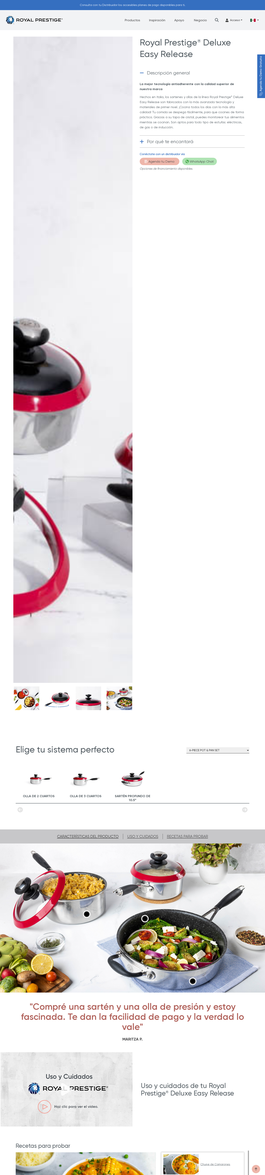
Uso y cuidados (142, 836)
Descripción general (168, 73)
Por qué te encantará (170, 141)
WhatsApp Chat (202, 161)
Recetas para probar (187, 836)
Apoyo (179, 20)
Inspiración (157, 20)
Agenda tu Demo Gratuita (260, 73)
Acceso (235, 20)
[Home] (34, 20)
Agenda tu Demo (162, 161)
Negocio (200, 20)
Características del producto (88, 836)
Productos (132, 20)
